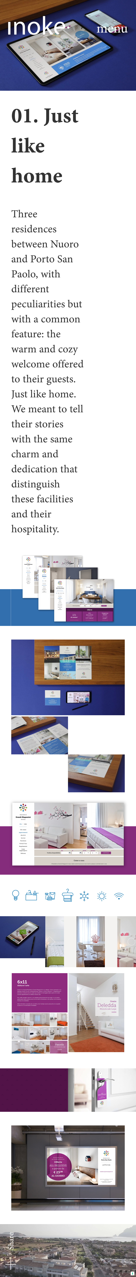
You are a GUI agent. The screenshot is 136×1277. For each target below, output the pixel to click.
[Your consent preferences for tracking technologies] (132, 1273)
